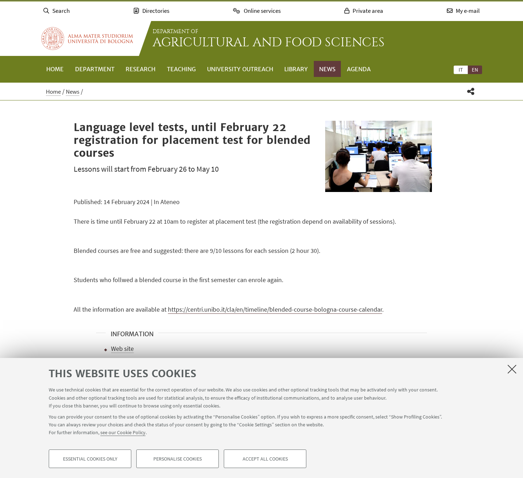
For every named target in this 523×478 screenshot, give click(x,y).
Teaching (181, 69)
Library (296, 69)
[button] (471, 91)
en (475, 69)
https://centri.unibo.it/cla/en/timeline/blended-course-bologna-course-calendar (275, 309)
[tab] (461, 69)
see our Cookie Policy (123, 432)
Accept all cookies (265, 459)
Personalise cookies (177, 459)
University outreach (240, 69)
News (327, 69)
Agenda (359, 69)
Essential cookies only (90, 459)
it (461, 69)
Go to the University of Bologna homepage (87, 38)
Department (95, 69)
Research (140, 69)
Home (55, 69)
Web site (122, 348)
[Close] (512, 369)
